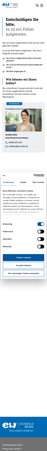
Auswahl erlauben (23, 265)
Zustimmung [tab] (8, 182)
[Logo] (18, 5)
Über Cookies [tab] (38, 182)
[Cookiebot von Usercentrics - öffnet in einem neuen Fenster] (33, 175)
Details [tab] (23, 182)
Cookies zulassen (23, 257)
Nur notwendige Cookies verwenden (23, 273)
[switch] (40, 231)
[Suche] (37, 5)
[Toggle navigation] (42, 5)
